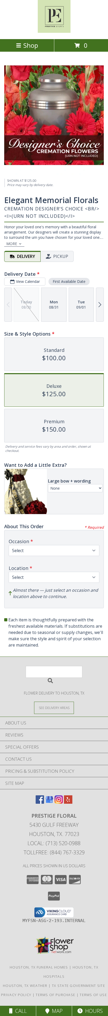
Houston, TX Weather (25, 985)
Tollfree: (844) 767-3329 (54, 852)
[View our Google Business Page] (49, 802)
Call (20, 1010)
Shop (30, 45)
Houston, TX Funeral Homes (39, 967)
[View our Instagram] (59, 802)
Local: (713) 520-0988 (54, 843)
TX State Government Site (78, 985)
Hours (93, 1010)
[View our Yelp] (68, 802)
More (11, 243)
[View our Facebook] (40, 802)
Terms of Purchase (55, 994)
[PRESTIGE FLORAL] (54, 31)
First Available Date (69, 281)
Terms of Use (93, 994)
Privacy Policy (16, 994)
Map (56, 1010)
